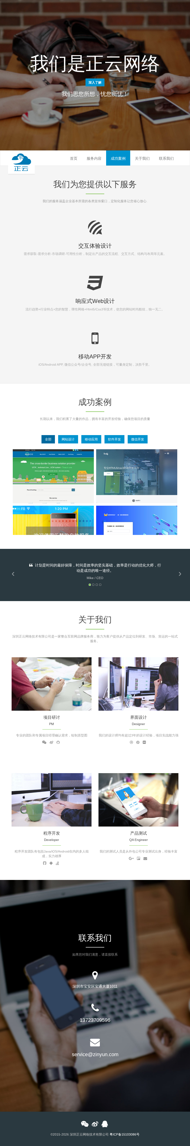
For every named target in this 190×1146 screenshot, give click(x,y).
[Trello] (138, 858)
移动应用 (91, 439)
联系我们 (166, 158)
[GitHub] (58, 742)
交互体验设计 (95, 246)
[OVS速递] (53, 476)
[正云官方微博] (95, 1125)
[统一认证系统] (136, 532)
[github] (44, 863)
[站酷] (144, 742)
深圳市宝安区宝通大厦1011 (95, 986)
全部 (48, 439)
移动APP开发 (95, 356)
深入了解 (95, 82)
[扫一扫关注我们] (85, 1125)
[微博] (51, 742)
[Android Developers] (51, 863)
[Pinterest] (137, 742)
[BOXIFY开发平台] (136, 476)
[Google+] (131, 858)
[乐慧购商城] (53, 532)
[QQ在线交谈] (104, 1125)
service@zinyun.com (95, 1054)
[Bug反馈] (145, 858)
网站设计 (68, 439)
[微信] (44, 742)
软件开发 (114, 439)
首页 (73, 158)
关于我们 (142, 158)
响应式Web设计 (95, 301)
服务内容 (94, 158)
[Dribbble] (131, 742)
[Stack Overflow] (57, 863)
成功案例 (118, 158)
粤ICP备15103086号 (124, 1134)
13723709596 (95, 1020)
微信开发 (137, 439)
